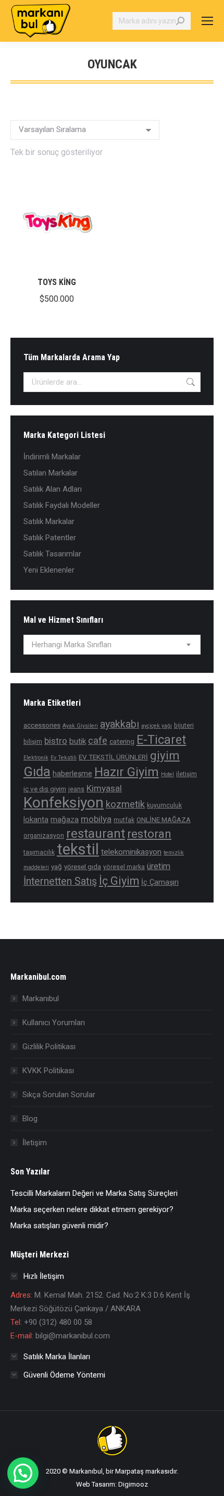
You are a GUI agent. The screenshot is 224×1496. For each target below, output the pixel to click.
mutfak (124, 820)
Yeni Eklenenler (48, 570)
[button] (23, 1473)
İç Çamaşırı (160, 882)
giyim (165, 755)
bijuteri (184, 725)
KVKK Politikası (48, 1070)
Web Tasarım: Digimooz (112, 1484)
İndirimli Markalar (52, 456)
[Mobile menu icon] (207, 21)
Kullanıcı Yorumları (53, 1022)
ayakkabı (119, 724)
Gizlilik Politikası (49, 1046)
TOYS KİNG (57, 282)
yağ (56, 866)
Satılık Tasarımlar (52, 554)
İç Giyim (119, 880)
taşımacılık (39, 852)
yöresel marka (124, 867)
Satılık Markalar (48, 521)
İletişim (34, 1142)
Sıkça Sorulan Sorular (58, 1094)
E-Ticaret (161, 739)
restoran (149, 833)
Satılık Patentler (49, 537)
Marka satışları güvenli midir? (59, 1225)
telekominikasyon (131, 852)
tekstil (78, 849)
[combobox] (112, 645)
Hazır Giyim (126, 772)
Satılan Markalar (50, 473)
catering (121, 741)
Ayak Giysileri (80, 725)
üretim (158, 866)
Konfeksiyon (63, 802)
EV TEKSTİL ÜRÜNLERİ (113, 757)
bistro (55, 740)
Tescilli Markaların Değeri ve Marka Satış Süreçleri (94, 1193)
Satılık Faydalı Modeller (61, 505)
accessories (41, 725)
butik (77, 741)
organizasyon (43, 835)
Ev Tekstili (64, 757)
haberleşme (72, 773)
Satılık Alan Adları (52, 489)
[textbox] (71, 644)
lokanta (35, 819)
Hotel (167, 774)
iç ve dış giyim (44, 789)
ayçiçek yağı (156, 725)
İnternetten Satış (60, 881)
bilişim (32, 741)
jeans (76, 789)
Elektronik (35, 757)
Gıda (37, 771)
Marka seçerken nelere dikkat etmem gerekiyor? (91, 1209)
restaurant (95, 833)
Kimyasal (104, 788)
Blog (30, 1118)
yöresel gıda (82, 866)
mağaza (65, 819)
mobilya (96, 819)
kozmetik (125, 804)
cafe (97, 740)
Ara (189, 382)
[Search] (180, 21)
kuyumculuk (164, 805)
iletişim (186, 774)
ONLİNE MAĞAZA (163, 819)
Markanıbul (40, 998)
